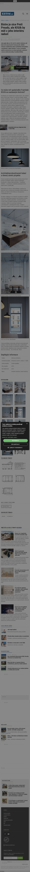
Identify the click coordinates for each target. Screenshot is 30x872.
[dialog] (15, 436)
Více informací (13, 435)
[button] (15, 437)
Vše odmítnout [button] (15, 444)
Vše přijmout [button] (15, 440)
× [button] (26, 423)
